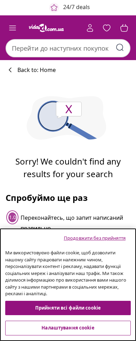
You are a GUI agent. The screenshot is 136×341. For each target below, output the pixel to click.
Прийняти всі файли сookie (68, 308)
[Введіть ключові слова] (120, 47)
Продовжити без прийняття (95, 238)
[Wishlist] (106, 28)
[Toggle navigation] (12, 28)
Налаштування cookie (67, 328)
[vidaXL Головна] (46, 28)
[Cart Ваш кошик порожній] (124, 28)
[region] (68, 284)
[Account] (90, 28)
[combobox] (68, 48)
